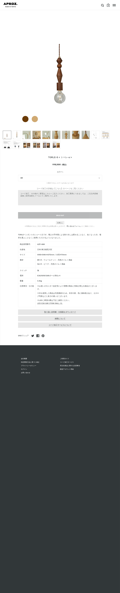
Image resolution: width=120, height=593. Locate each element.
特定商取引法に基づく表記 (30, 362)
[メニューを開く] (114, 5)
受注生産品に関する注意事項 (70, 366)
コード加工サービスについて (60, 325)
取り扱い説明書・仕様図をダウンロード (60, 312)
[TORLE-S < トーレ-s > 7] (66, 135)
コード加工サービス (67, 362)
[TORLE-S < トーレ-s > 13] (17, 144)
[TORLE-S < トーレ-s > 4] (36, 135)
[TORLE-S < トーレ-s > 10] (95, 135)
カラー (60, 172)
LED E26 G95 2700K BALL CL (49, 303)
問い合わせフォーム (73, 226)
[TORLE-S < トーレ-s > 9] (86, 135)
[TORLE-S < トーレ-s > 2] (17, 135)
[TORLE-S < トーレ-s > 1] (7, 135)
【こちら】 (58, 188)
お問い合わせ (25, 373)
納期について (60, 318)
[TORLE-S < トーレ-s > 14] (26, 144)
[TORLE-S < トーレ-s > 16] (46, 144)
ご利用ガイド (64, 358)
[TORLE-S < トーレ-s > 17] (56, 144)
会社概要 (24, 358)
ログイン (24, 369)
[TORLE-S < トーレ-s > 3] (26, 135)
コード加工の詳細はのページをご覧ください (60, 188)
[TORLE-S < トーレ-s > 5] (46, 135)
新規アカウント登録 (67, 369)
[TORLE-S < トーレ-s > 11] (105, 135)
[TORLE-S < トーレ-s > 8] (76, 135)
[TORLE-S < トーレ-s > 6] (56, 135)
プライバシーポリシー (28, 366)
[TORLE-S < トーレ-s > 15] (36, 144)
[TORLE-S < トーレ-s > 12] (7, 144)
